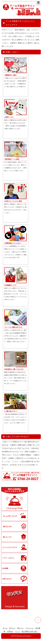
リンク (17, 631)
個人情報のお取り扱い (30, 631)
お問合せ (10, 631)
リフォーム (29, 628)
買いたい (20, 628)
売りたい (12, 628)
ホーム (5, 628)
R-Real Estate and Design (22, 636)
